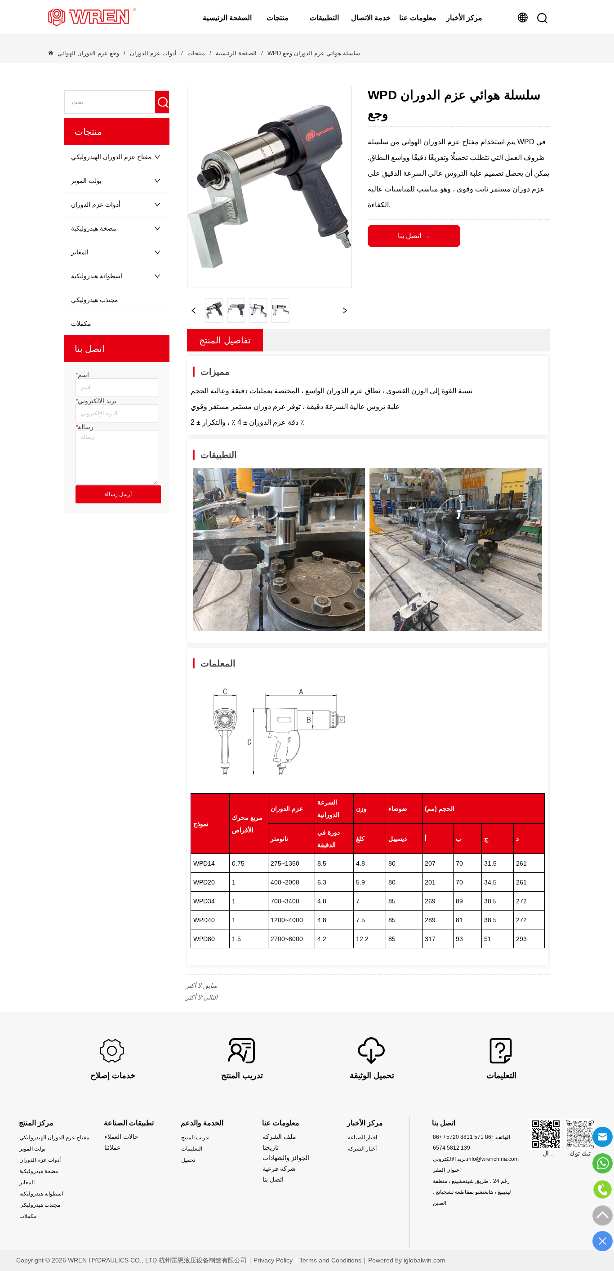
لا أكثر (193, 985)
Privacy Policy (273, 1260)
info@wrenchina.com (493, 1159)
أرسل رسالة (118, 494)
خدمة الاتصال (371, 18)
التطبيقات (324, 18)
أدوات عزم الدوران (153, 53)
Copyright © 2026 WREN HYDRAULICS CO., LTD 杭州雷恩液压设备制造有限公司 (131, 1260)
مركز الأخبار (464, 18)
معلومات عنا (417, 18)
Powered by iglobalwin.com (406, 1260)
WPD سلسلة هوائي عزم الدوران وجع (313, 53)
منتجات (278, 18)
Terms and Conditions (330, 1260)
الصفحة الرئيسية (227, 18)
